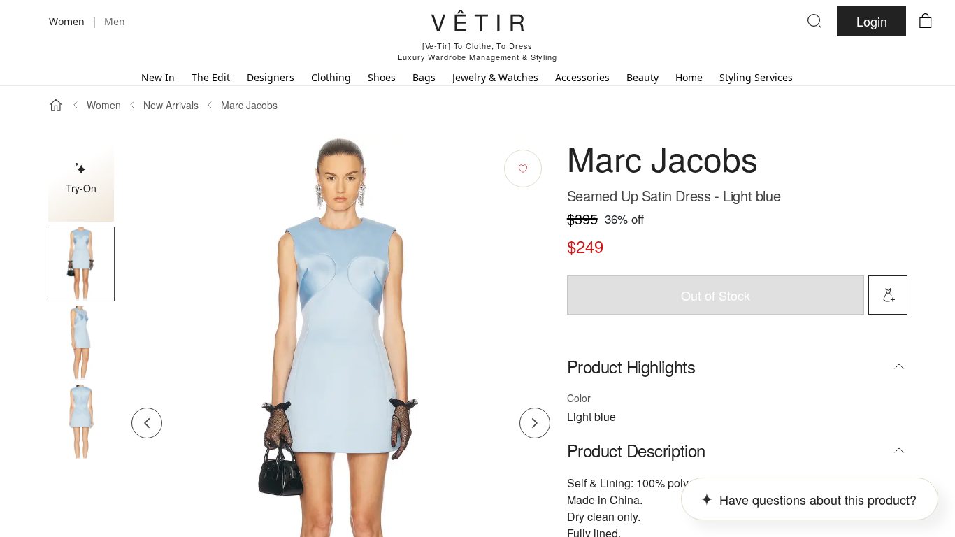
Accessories (582, 77)
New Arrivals (171, 105)
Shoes (382, 77)
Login (871, 21)
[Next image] (534, 423)
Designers (270, 77)
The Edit (211, 77)
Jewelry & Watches (495, 77)
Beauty (642, 77)
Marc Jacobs (249, 105)
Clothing (331, 77)
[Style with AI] (887, 295)
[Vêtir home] (477, 23)
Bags (424, 77)
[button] (81, 264)
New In (158, 77)
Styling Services (756, 77)
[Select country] (29, 21)
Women (104, 105)
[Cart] (925, 21)
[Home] (56, 104)
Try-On (81, 188)
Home (689, 77)
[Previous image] (146, 423)
